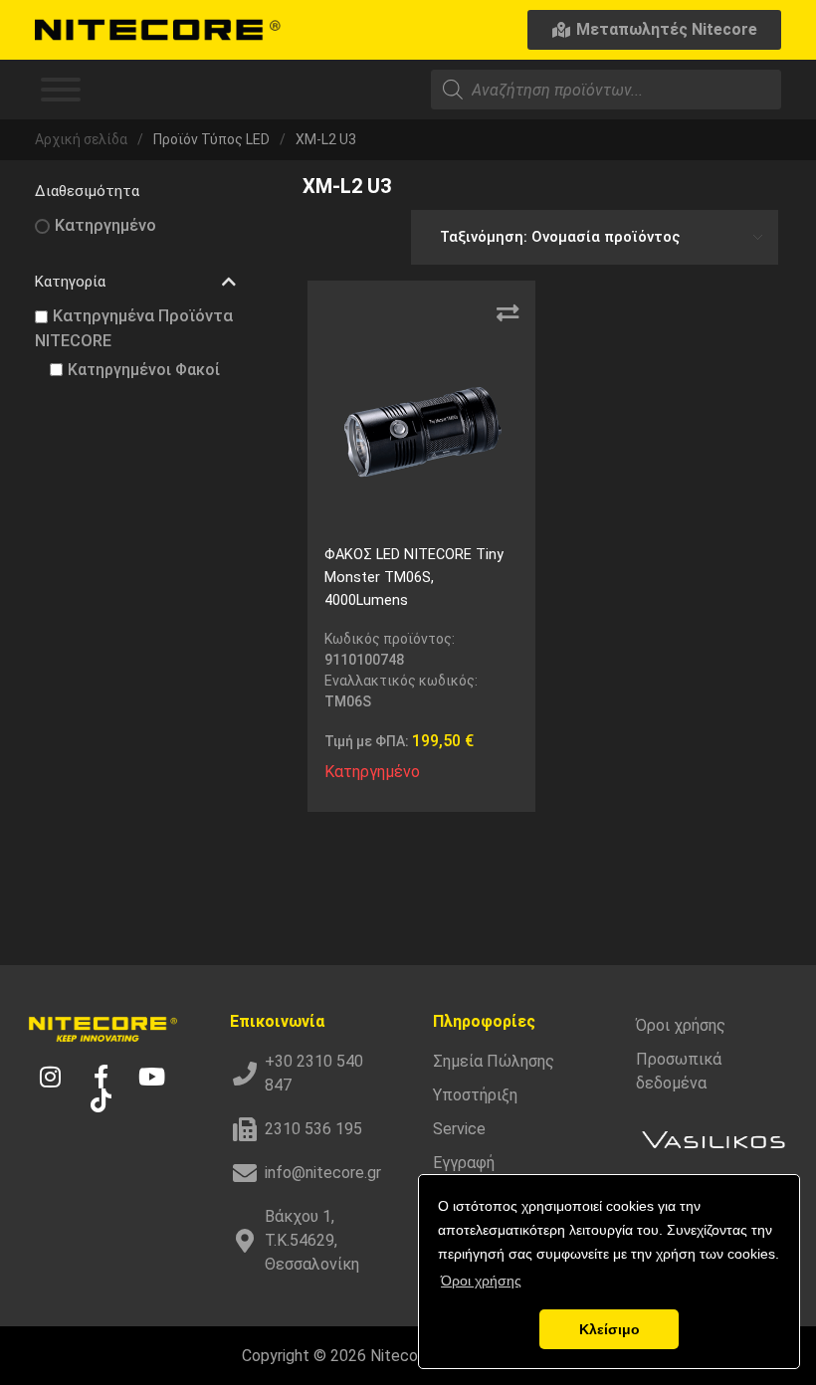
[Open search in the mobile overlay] (606, 89)
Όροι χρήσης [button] (481, 1280)
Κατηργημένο (105, 225)
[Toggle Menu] (61, 89)
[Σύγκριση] (507, 313)
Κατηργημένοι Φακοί (144, 369)
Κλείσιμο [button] (609, 1329)
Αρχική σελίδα (81, 139)
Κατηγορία (70, 282)
